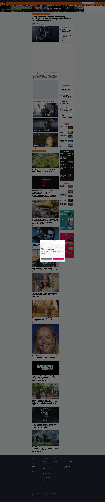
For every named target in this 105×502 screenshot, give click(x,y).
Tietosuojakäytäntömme (61, 261)
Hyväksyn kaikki (58, 258)
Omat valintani (46, 258)
